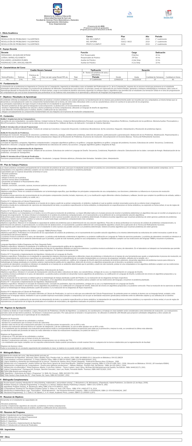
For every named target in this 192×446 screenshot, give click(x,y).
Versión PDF (168, 18)
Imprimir (130, 16)
